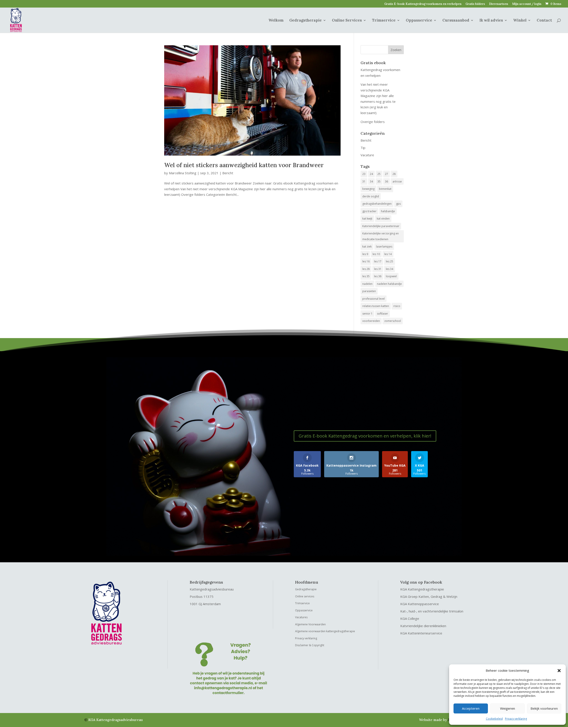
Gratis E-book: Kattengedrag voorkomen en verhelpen (423, 4)
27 (386, 174)
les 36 (377, 276)
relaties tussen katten (375, 306)
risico (396, 306)
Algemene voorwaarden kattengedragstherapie (325, 631)
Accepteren (470, 708)
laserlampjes (384, 246)
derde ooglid (370, 196)
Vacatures (301, 617)
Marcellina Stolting (182, 173)
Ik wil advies (491, 21)
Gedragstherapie (305, 21)
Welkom (276, 21)
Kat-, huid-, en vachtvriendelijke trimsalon (431, 611)
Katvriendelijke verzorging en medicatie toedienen (380, 236)
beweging (368, 189)
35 (379, 181)
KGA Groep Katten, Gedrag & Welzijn (428, 596)
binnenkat (385, 189)
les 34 (389, 269)
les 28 (366, 269)
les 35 (366, 276)
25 (379, 174)
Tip (363, 147)
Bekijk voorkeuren (544, 708)
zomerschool (392, 321)
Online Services (347, 21)
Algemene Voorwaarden (310, 624)
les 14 (388, 254)
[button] (559, 670)
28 (394, 174)
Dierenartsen (498, 4)
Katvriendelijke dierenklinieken (423, 626)
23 (363, 174)
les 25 (389, 261)
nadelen (367, 284)
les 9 (365, 254)
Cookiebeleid (494, 719)
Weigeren (507, 708)
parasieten (369, 291)
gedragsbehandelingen (377, 204)
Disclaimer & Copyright (309, 645)
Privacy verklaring (516, 719)
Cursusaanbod (455, 21)
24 (371, 174)
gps (398, 204)
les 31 (377, 269)
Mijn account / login (526, 4)
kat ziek (367, 246)
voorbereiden (371, 321)
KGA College (409, 618)
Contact (544, 21)
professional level (373, 299)
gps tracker (369, 211)
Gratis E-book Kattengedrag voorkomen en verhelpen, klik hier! (365, 436)
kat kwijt (367, 218)
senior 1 (367, 313)
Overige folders (373, 121)
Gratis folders (475, 4)
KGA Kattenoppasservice (419, 604)
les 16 (366, 261)
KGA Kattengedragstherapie (422, 589)
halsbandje (388, 211)
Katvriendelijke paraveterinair (380, 226)
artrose (397, 181)
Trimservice (384, 21)
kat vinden (383, 218)
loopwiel (391, 276)
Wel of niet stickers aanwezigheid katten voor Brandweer (244, 165)
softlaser (382, 313)
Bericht (227, 173)
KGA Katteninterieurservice (421, 633)
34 (371, 181)
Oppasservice (419, 21)
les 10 (376, 254)
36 (386, 181)
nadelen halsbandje (389, 284)
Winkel (520, 21)
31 (363, 181)
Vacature (367, 155)
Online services (304, 596)
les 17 (377, 261)
